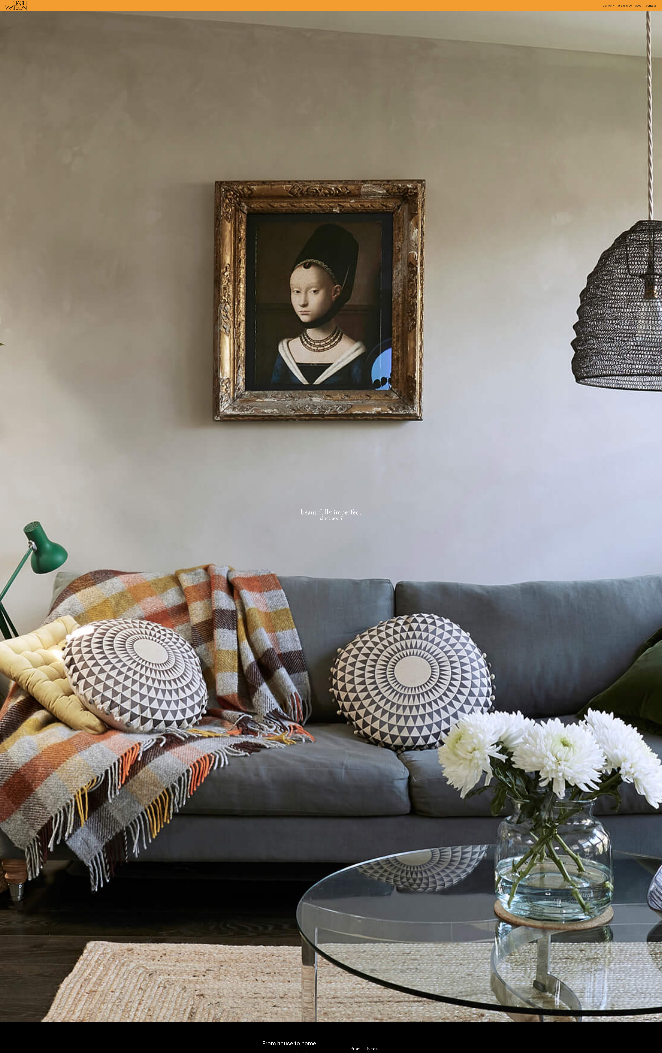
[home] (16, 5)
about (639, 5)
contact (651, 5)
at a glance (625, 5)
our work (608, 5)
